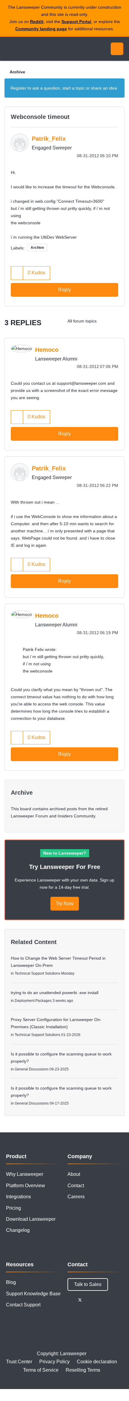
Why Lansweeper (24, 1174)
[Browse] (9, 48)
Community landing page (41, 28)
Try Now (65, 903)
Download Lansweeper (31, 1219)
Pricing (13, 1208)
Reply (64, 289)
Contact (76, 1185)
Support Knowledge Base (33, 1293)
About (74, 1174)
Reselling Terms (83, 1370)
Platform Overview (25, 1185)
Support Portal (76, 21)
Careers (76, 1196)
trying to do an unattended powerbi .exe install (54, 992)
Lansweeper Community (33, 48)
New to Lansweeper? (64, 853)
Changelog (18, 1230)
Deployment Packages (33, 1001)
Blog (11, 1282)
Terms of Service (40, 1370)
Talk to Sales (87, 1284)
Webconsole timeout (40, 116)
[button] (17, 272)
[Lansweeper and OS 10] (106, 321)
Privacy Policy (54, 1361)
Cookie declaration (97, 1361)
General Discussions (32, 1069)
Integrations (18, 1196)
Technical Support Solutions (37, 973)
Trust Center (19, 1361)
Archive (17, 71)
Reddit (37, 21)
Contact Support (23, 1304)
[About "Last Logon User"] (118, 321)
